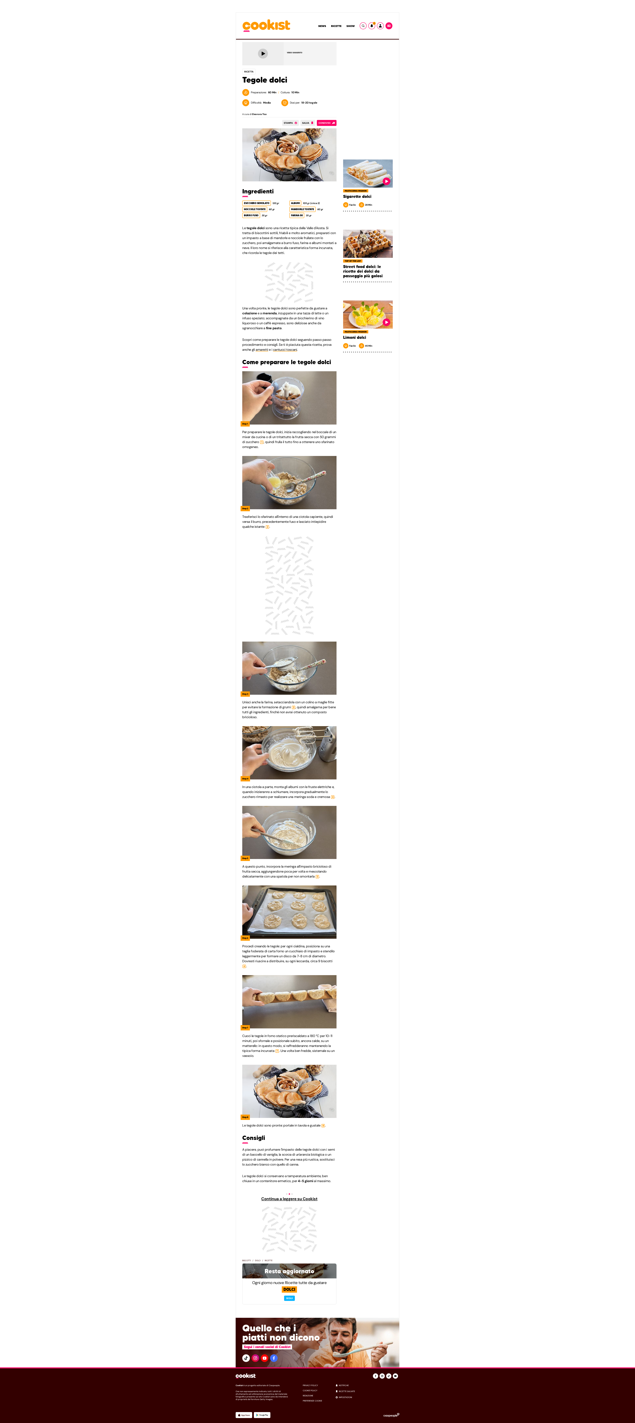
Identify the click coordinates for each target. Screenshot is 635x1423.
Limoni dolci (354, 337)
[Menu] (388, 25)
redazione (308, 1395)
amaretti (262, 349)
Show (350, 26)
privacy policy (310, 1385)
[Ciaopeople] (391, 1415)
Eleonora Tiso (259, 114)
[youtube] (264, 1358)
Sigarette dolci (357, 196)
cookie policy (310, 1390)
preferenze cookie (312, 1401)
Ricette (336, 26)
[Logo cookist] (266, 25)
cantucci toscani (285, 349)
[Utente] (380, 25)
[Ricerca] (363, 25)
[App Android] (262, 1415)
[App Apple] (244, 1415)
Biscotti (246, 1260)
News (322, 26)
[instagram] (255, 1358)
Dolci (258, 1260)
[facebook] (274, 1358)
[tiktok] (246, 1358)
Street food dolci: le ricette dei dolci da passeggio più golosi (363, 271)
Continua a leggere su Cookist (289, 1198)
